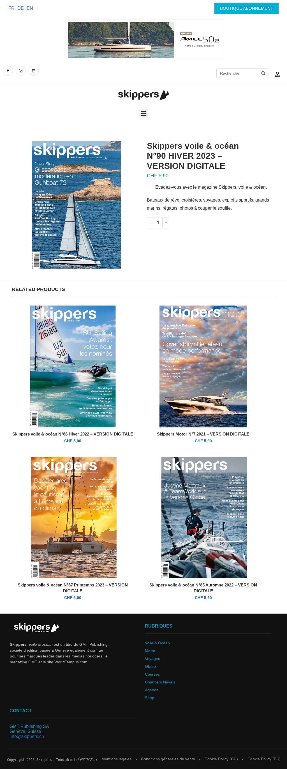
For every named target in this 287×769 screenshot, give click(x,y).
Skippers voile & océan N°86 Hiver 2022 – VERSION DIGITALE (72, 434)
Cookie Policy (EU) (264, 759)
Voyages (152, 659)
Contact (85, 759)
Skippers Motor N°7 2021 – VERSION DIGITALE (203, 434)
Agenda (152, 690)
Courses (152, 674)
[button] (143, 113)
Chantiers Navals (160, 682)
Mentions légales (116, 759)
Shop (149, 698)
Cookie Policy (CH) (221, 759)
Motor (150, 651)
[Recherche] (263, 73)
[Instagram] (20, 70)
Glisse (150, 666)
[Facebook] (8, 70)
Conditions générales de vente (168, 759)
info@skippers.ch (27, 736)
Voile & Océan (157, 643)
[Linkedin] (33, 70)
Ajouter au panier (198, 223)
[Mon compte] (277, 74)
